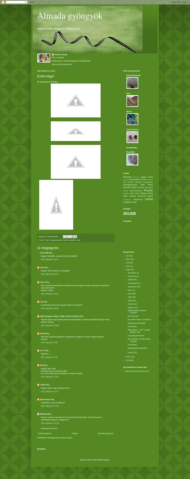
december (132, 273)
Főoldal (75, 433)
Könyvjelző (149, 187)
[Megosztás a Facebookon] (72, 236)
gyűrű (150, 196)
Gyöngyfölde (131, 148)
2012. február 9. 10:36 (50, 377)
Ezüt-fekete (132, 327)
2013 (128, 266)
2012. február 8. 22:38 (50, 325)
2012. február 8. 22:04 (50, 308)
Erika (42, 267)
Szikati (43, 333)
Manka (129, 111)
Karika (150, 185)
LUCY (42, 351)
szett (78, 240)
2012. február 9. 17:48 (50, 406)
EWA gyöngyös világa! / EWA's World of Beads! (60, 316)
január (131, 352)
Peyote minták (128, 193)
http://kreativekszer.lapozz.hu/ (137, 371)
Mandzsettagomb (136, 191)
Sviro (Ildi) (44, 253)
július (130, 290)
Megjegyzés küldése (49, 428)
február (131, 308)
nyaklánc (72, 240)
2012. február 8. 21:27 (50, 274)
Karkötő (65, 240)
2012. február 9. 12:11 (49, 391)
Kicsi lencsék (133, 316)
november (132, 276)
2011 (128, 357)
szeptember (133, 283)
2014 (128, 263)
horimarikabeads (133, 75)
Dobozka (126, 179)
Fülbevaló (138, 182)
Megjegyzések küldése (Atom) (60, 438)
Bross (150, 177)
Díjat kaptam (135, 180)
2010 (128, 360)
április (130, 301)
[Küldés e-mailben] (64, 236)
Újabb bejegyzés (45, 433)
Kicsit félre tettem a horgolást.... (140, 320)
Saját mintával (129, 196)
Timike (43, 385)
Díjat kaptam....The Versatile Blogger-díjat (139, 331)
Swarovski (142, 196)
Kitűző (133, 187)
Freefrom (150, 179)
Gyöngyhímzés (130, 184)
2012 (128, 270)
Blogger (106, 460)
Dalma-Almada (61, 55)
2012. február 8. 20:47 (50, 259)
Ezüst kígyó (132, 345)
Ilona (128, 93)
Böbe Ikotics (45, 399)
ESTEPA (143, 179)
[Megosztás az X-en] (69, 236)
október (131, 280)
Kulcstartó (140, 187)
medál (149, 199)
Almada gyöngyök (70, 15)
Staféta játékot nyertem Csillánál (137, 311)
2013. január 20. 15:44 (50, 423)
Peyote (148, 190)
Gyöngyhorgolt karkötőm (137, 348)
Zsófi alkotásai (132, 130)
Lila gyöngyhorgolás (136, 336)
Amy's (43, 282)
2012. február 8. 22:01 (50, 294)
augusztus (132, 287)
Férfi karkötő (128, 182)
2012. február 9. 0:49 (49, 343)
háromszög (138, 199)
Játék (142, 185)
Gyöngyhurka (148, 182)
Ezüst (47, 240)
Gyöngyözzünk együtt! (136, 323)
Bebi (42, 365)
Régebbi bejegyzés (106, 433)
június (130, 294)
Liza (41, 302)
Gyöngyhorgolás (56, 240)
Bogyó (144, 177)
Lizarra (125, 191)
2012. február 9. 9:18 (49, 357)
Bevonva (137, 177)
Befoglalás (127, 177)
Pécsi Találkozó (141, 193)
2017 (128, 256)
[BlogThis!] (67, 236)
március (131, 304)
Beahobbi (130, 152)
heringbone (127, 199)
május (130, 297)
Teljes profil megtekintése (62, 64)
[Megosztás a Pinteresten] (75, 236)
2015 (128, 259)
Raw (151, 193)
